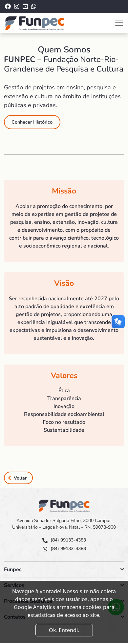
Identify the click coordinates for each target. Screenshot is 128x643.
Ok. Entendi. (64, 630)
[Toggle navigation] (119, 22)
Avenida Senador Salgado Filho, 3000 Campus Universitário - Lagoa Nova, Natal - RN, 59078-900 (64, 523)
